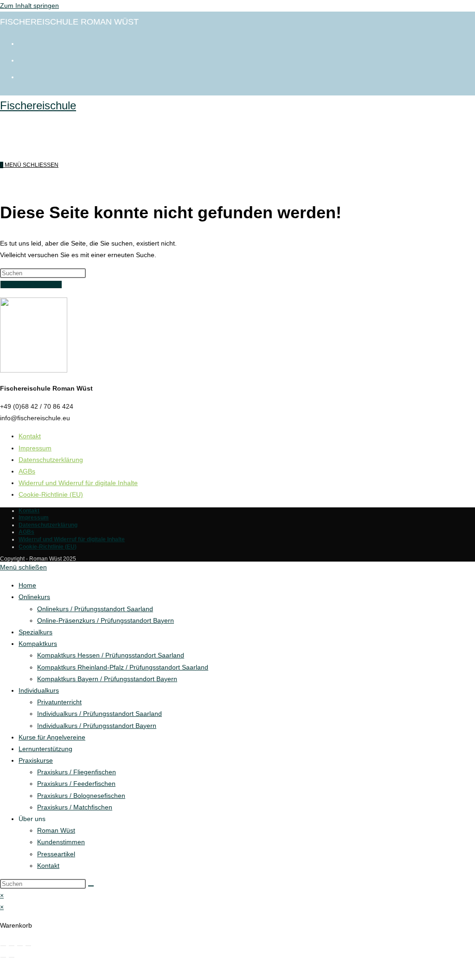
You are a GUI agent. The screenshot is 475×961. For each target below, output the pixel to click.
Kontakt (30, 436)
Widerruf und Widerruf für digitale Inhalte (78, 483)
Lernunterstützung (45, 748)
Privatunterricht (59, 702)
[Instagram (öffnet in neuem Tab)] (23, 59)
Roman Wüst (56, 830)
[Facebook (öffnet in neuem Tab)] (23, 43)
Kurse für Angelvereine (52, 737)
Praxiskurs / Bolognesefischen (81, 795)
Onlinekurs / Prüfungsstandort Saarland (95, 609)
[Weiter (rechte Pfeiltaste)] (11, 957)
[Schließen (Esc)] (28, 946)
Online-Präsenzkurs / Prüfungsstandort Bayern (105, 620)
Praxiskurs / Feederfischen (76, 783)
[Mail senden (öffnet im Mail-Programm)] (23, 76)
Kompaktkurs (38, 643)
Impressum (35, 448)
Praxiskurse (36, 760)
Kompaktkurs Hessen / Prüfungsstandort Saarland (110, 655)
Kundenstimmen (61, 842)
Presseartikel (56, 854)
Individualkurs (39, 690)
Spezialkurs (35, 632)
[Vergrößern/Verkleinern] (3, 946)
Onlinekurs (34, 597)
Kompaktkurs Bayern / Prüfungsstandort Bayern (107, 679)
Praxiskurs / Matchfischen (74, 807)
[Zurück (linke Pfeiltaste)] (3, 957)
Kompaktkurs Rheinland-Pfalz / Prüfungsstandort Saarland (122, 667)
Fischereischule (38, 105)
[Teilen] (20, 946)
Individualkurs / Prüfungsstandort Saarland (99, 713)
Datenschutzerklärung (51, 459)
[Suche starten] (91, 886)
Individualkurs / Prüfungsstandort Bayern (96, 725)
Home (27, 585)
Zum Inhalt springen (29, 5)
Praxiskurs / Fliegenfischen (76, 772)
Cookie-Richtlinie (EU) (51, 494)
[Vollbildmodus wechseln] (11, 946)
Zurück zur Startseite (31, 284)
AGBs (27, 471)
